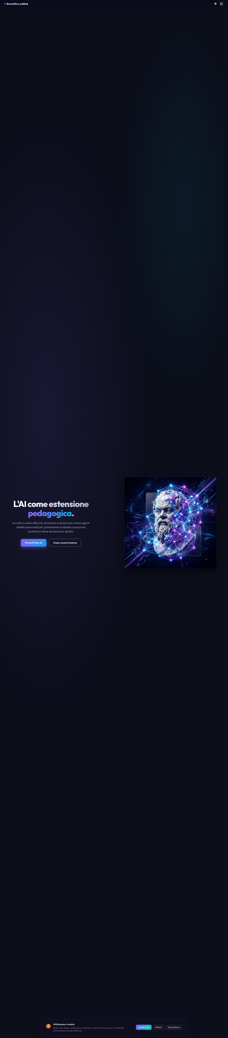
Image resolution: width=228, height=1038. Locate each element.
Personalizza (174, 1027)
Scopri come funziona (65, 542)
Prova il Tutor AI (33, 542)
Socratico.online (17, 3)
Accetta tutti (143, 1027)
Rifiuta (159, 1027)
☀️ (215, 3)
